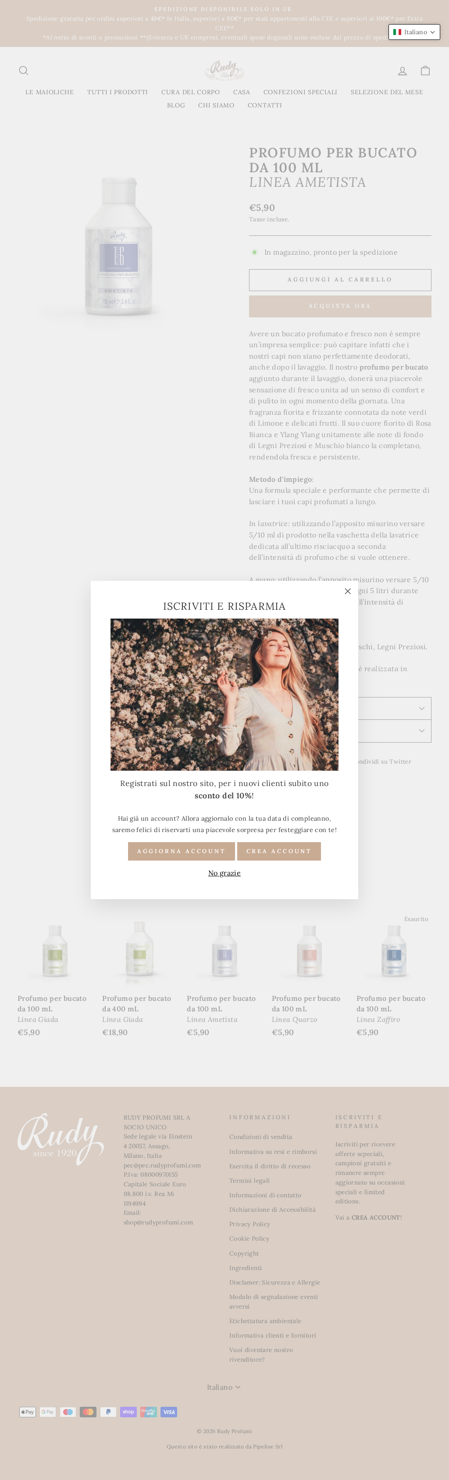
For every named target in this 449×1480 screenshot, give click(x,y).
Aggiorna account (181, 851)
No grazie (224, 872)
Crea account (279, 851)
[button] (414, 32)
